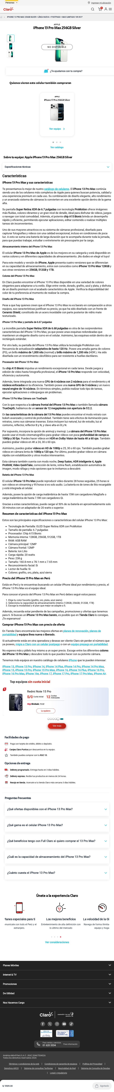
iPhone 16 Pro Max (13, 673)
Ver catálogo (56, 147)
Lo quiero (45, 711)
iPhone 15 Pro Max (44, 670)
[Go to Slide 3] (10, 54)
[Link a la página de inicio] (1, 17)
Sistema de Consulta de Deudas (95, 1068)
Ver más (57, 725)
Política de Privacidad (92, 1064)
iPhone (73, 660)
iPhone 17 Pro (61, 673)
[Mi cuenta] (106, 9)
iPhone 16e (32, 673)
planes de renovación (75, 630)
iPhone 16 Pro (96, 670)
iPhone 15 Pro (23, 670)
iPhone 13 (8, 666)
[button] (101, 2)
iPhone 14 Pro (72, 666)
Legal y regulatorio (58, 1073)
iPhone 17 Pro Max (82, 673)
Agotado (104, 1085)
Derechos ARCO (11, 1068)
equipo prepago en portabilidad (89, 644)
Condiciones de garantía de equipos (61, 1064)
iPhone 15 (8, 670)
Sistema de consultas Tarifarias (38, 1068)
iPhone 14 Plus (54, 666)
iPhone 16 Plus (77, 670)
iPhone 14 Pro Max (93, 666)
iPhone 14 (39, 666)
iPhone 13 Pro (23, 666)
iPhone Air (100, 673)
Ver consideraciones (57, 942)
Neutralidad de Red (67, 1068)
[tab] (48, 719)
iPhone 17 (46, 673)
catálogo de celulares (56, 188)
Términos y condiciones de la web (24, 1064)
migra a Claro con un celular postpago (38, 644)
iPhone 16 (62, 670)
